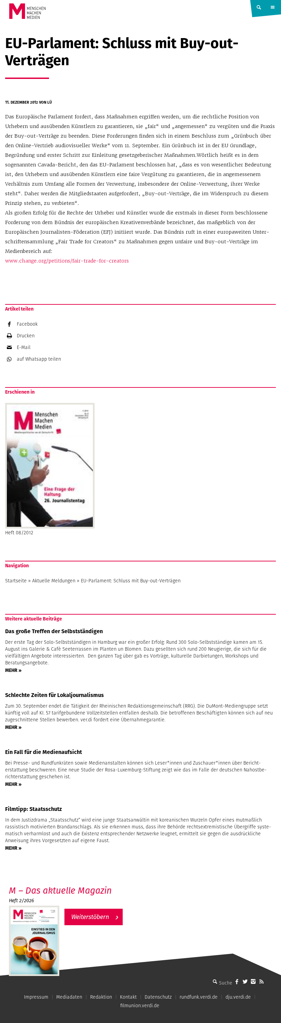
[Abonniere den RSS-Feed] (261, 981)
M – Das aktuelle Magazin (60, 890)
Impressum (36, 996)
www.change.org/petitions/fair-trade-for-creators (67, 261)
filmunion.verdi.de (139, 1005)
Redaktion (101, 996)
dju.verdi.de (238, 996)
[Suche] (215, 981)
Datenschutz (158, 996)
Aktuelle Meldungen (53, 580)
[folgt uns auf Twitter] (245, 981)
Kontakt (128, 996)
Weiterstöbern (90, 916)
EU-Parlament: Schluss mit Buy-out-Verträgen (131, 580)
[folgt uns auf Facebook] (237, 981)
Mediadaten (69, 996)
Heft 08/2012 (19, 532)
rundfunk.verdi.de (199, 996)
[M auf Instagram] (253, 981)
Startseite (16, 580)
